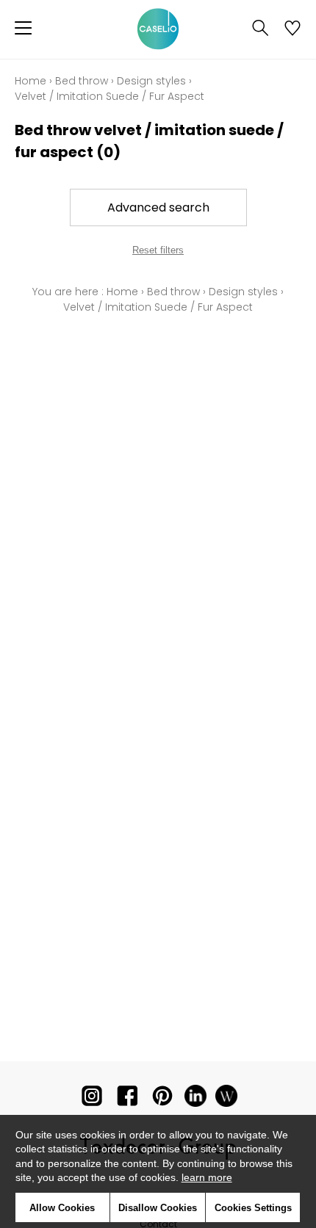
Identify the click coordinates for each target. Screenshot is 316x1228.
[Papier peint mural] (226, 1099)
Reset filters (158, 250)
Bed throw (81, 80)
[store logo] (158, 29)
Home (30, 80)
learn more (207, 1177)
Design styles (151, 80)
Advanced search (158, 207)
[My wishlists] (292, 29)
